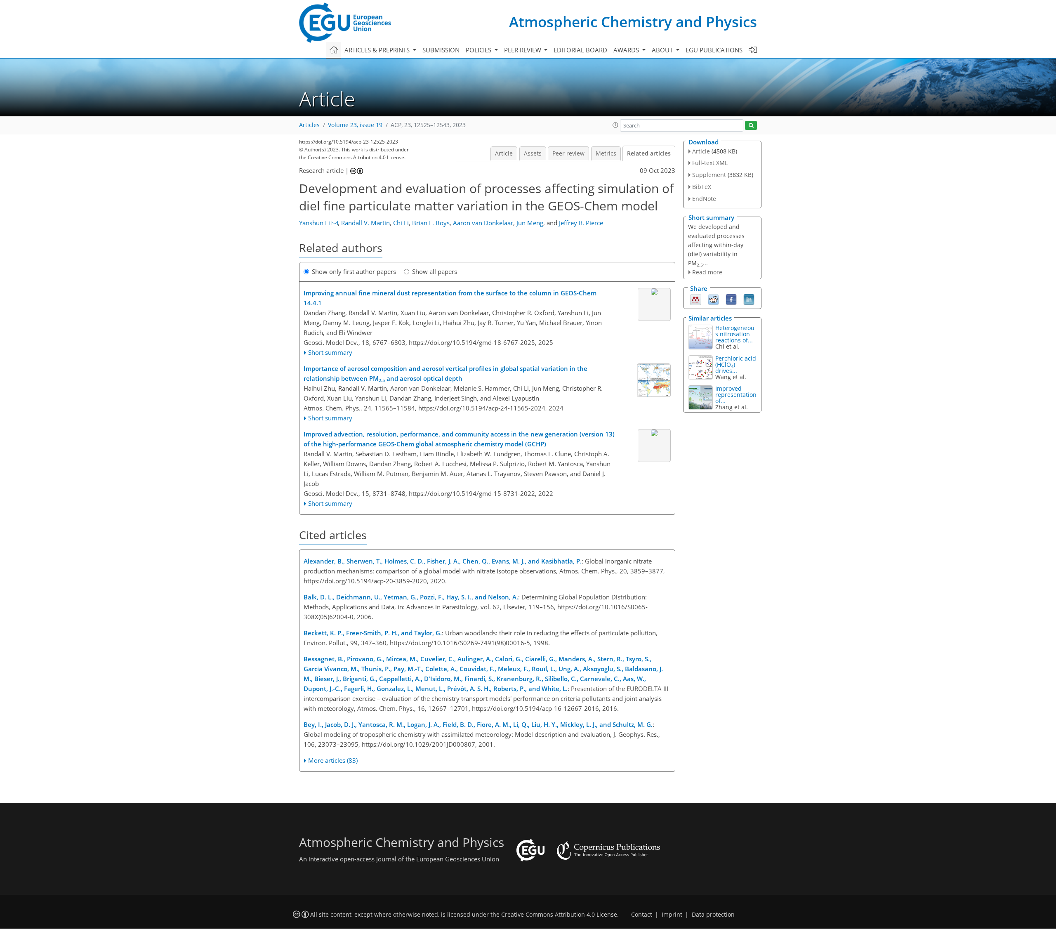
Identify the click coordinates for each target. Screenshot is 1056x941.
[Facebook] (731, 299)
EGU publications (714, 50)
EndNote (704, 199)
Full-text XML (710, 163)
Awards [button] (627, 50)
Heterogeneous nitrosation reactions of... (734, 334)
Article (504, 153)
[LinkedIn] (748, 299)
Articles (309, 125)
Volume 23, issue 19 (355, 125)
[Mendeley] (695, 299)
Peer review (568, 153)
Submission (441, 50)
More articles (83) (333, 760)
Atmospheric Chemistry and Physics (633, 21)
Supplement (709, 175)
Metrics (606, 153)
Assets (533, 153)
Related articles (649, 153)
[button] (615, 125)
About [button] (663, 50)
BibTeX (701, 187)
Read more (707, 272)
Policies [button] (479, 50)
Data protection (713, 914)
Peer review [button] (523, 50)
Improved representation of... (736, 394)
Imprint (672, 914)
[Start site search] (751, 125)
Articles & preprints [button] (377, 50)
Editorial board (580, 50)
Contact (641, 914)
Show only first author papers (354, 271)
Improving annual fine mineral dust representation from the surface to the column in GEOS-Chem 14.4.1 (450, 298)
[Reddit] (713, 299)
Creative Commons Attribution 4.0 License (559, 914)
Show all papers (434, 271)
